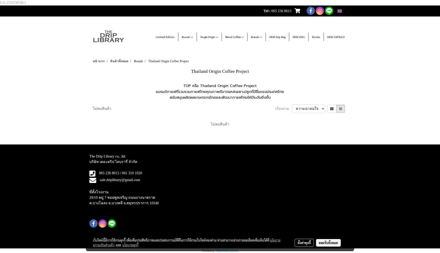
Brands (255, 37)
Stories (316, 37)
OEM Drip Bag (277, 37)
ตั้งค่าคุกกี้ (304, 243)
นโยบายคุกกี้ (130, 245)
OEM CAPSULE (336, 37)
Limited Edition (165, 37)
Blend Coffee (233, 37)
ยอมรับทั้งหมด (328, 243)
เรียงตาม (283, 109)
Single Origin (208, 37)
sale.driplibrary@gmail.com (120, 180)
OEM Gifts (299, 37)
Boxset (186, 37)
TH (344, 11)
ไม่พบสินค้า (102, 109)
